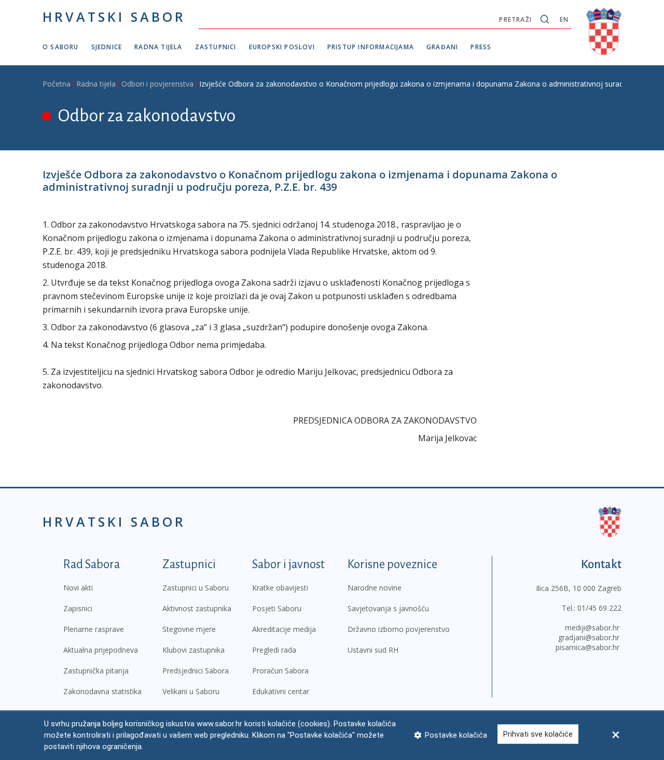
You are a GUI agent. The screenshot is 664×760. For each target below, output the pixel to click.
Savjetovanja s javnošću (388, 608)
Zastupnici (216, 47)
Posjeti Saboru (276, 608)
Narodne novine (375, 588)
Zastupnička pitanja (96, 670)
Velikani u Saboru (190, 691)
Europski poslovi (282, 47)
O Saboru (61, 47)
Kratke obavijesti (280, 588)
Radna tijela (158, 47)
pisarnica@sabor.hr (587, 647)
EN (564, 19)
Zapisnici (77, 608)
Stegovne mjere (189, 629)
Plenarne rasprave (93, 629)
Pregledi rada (274, 650)
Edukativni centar (280, 691)
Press (481, 47)
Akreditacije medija (284, 629)
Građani (442, 47)
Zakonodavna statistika (102, 691)
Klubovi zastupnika (193, 650)
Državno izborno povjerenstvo (399, 629)
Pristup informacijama (370, 47)
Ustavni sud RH (373, 650)
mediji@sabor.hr (592, 627)
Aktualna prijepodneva (100, 650)
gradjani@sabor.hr (588, 637)
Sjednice (106, 47)
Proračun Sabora (280, 670)
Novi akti (78, 588)
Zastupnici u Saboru (195, 588)
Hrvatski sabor (114, 16)
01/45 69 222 (599, 608)
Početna (57, 84)
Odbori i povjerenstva (157, 84)
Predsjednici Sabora (195, 670)
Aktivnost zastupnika (196, 608)
